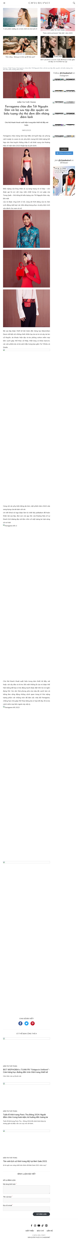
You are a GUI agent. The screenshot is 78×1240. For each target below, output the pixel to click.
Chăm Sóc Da (20, 26)
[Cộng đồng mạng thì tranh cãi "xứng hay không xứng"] (58, 130)
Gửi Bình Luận (41, 1214)
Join (63, 160)
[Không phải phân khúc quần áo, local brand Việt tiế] (69, 84)
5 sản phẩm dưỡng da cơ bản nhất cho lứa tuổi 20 (20, 29)
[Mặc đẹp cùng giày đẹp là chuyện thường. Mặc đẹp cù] (69, 130)
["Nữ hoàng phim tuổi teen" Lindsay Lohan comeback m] (58, 84)
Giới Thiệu (29, 1231)
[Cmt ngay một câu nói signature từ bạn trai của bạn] (58, 96)
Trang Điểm (58, 56)
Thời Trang (12, 68)
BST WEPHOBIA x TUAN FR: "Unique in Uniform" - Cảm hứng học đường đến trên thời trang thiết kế (26, 1070)
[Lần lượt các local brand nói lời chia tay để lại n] (58, 118)
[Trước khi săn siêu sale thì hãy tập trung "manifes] (69, 141)
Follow (62, 73)
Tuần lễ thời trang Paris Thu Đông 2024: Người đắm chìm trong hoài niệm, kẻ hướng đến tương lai (25, 1115)
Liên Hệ (50, 1231)
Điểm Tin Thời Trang (58, 30)
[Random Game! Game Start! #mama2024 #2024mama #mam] (69, 107)
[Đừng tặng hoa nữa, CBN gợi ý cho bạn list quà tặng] (69, 118)
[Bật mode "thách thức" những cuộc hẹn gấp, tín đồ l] (58, 141)
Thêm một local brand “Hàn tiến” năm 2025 (58, 33)
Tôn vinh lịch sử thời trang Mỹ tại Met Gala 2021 (25, 1161)
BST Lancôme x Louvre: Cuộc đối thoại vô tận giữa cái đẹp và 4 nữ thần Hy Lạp (58, 61)
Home (5, 68)
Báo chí (40, 1231)
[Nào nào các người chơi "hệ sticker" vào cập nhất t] (58, 107)
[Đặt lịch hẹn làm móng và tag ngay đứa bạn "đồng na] (69, 96)
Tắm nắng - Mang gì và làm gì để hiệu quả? (20, 57)
